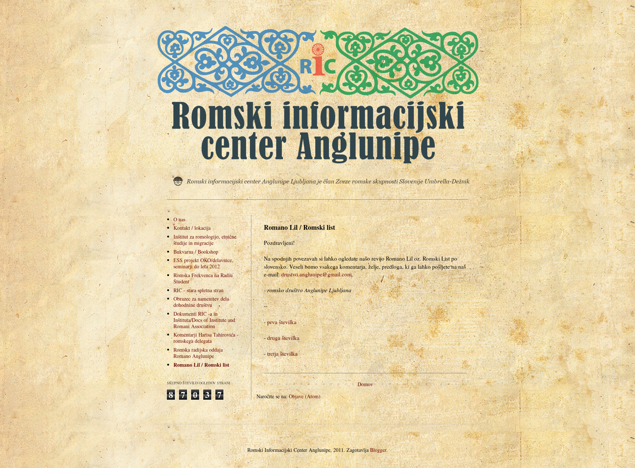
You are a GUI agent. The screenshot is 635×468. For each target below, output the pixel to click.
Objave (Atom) (304, 396)
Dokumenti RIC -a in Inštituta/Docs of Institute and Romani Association (204, 320)
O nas (179, 219)
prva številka (282, 322)
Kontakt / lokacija (192, 227)
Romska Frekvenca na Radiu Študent (203, 278)
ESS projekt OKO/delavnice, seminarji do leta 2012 (203, 263)
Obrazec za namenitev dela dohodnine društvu (201, 301)
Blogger (378, 449)
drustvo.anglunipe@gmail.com (316, 274)
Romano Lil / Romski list (201, 365)
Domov (365, 384)
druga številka (283, 337)
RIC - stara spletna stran (198, 290)
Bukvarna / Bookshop (195, 251)
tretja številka (282, 353)
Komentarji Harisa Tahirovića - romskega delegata (205, 337)
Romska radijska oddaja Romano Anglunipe (198, 352)
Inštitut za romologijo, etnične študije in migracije (204, 239)
